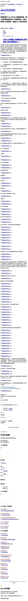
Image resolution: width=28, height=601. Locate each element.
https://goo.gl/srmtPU (10, 387)
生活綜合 (11, 408)
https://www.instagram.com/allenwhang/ (11, 388)
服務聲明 (14, 582)
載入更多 (2, 414)
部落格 (4, 32)
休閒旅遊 (11, 28)
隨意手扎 (11, 410)
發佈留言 (2, 422)
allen (1, 397)
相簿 (4, 31)
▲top (2, 412)
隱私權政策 (23, 581)
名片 (4, 34)
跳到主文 (3, 13)
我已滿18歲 (3, 598)
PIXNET (6, 581)
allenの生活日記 (8, 10)
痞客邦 (7, 404)
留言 (11, 404)
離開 (7, 598)
